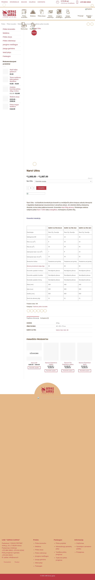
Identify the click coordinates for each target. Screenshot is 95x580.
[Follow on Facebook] (92, 5)
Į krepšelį (41, 188)
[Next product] (88, 24)
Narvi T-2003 (41, 209)
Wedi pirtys (24, 29)
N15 (65, 330)
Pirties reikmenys (50, 16)
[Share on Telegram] (45, 310)
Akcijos (24, 2)
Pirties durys (41, 16)
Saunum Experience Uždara (51, 363)
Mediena (33, 16)
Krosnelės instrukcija (33, 218)
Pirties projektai (61, 543)
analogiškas (53, 209)
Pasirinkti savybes (34, 367)
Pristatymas (80, 552)
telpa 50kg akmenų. (67, 207)
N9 (67, 330)
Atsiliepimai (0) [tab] (44, 318)
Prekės (3, 24)
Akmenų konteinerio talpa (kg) (35, 266)
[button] (4, 4)
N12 (61, 330)
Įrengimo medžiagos (59, 16)
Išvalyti (90, 178)
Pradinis (4, 2)
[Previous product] (91, 24)
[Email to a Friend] (35, 310)
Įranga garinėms (68, 16)
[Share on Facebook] (28, 310)
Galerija (32, 2)
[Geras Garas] (9, 13)
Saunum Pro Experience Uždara (67, 363)
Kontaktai (41, 2)
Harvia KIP (34, 362)
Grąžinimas (80, 543)
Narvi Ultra (30, 181)
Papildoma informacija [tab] (33, 318)
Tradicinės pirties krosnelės (40, 306)
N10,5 (58, 330)
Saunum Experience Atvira (85, 363)
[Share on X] (31, 310)
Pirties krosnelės (24, 16)
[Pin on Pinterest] (38, 310)
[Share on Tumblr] (41, 310)
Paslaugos (33, 29)
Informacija (14, 2)
